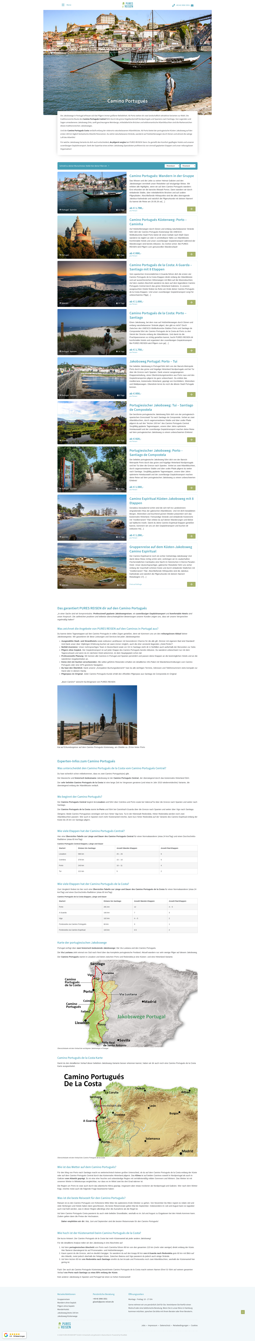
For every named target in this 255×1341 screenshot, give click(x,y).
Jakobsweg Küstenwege (67, 1316)
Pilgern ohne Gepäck (66, 1306)
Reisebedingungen (180, 1325)
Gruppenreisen (63, 1299)
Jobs (143, 1325)
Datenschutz (165, 1325)
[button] (14, 1335)
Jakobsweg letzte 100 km (67, 1312)
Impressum (152, 1325)
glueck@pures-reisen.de (103, 1301)
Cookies (194, 1325)
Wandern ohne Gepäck (66, 1302)
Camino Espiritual (179, 817)
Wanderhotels (63, 1309)
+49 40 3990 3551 (183, 5)
